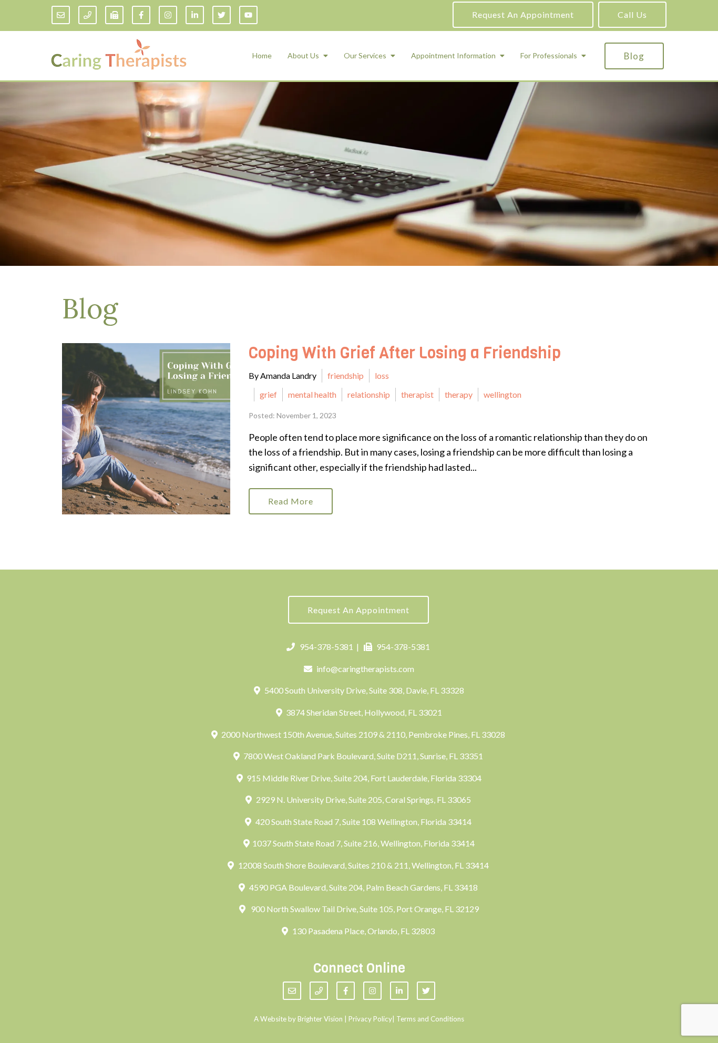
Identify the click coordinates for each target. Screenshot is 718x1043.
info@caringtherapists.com (365, 669)
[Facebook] (141, 15)
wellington (502, 394)
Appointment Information (453, 55)
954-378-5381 (326, 647)
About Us (303, 55)
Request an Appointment (523, 14)
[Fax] (114, 15)
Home (262, 55)
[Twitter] (221, 15)
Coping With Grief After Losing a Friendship (405, 353)
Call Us (632, 14)
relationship (368, 394)
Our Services (365, 55)
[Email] (61, 15)
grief (268, 394)
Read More (290, 501)
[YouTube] (248, 15)
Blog (634, 55)
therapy (459, 394)
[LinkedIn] (195, 15)
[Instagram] (168, 15)
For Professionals (548, 55)
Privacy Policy (370, 1019)
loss (382, 375)
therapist (417, 394)
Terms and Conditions (430, 1019)
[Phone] (87, 15)
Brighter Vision (320, 1019)
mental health (312, 394)
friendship (345, 375)
